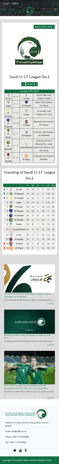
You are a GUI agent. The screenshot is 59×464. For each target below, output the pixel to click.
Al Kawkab (8, 125)
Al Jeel (26, 98)
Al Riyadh (8, 159)
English (15, 3)
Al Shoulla (26, 105)
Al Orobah (8, 114)
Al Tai (8, 98)
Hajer (8, 105)
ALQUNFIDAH (26, 147)
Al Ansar (8, 135)
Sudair (26, 114)
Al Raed (26, 125)
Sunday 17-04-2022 (29, 91)
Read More (50, 304)
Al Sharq (26, 159)
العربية (6, 3)
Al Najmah (26, 135)
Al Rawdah (8, 147)
